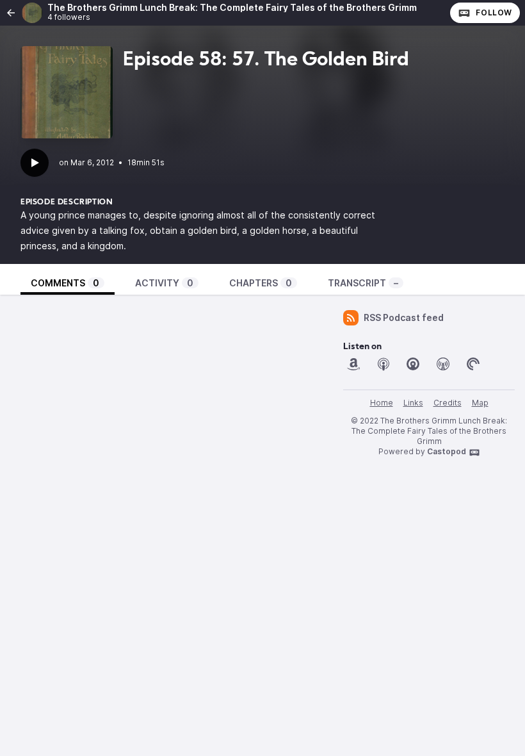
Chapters (260, 282)
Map (480, 402)
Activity (164, 282)
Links (413, 402)
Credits (447, 402)
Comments (65, 282)
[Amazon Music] (353, 364)
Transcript (363, 282)
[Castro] (413, 364)
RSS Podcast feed (404, 317)
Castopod (446, 451)
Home (381, 402)
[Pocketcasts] (473, 364)
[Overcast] (443, 364)
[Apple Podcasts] (383, 364)
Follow (494, 12)
